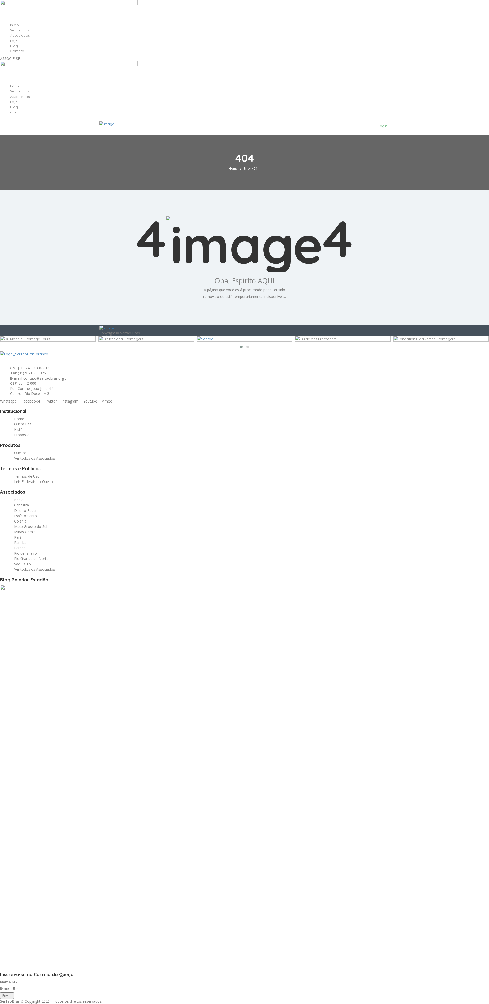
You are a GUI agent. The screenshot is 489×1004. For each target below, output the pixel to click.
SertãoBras (19, 30)
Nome (5, 982)
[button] (241, 347)
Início (14, 25)
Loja (14, 40)
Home (233, 168)
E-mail (5, 988)
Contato (17, 51)
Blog (14, 46)
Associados (20, 35)
